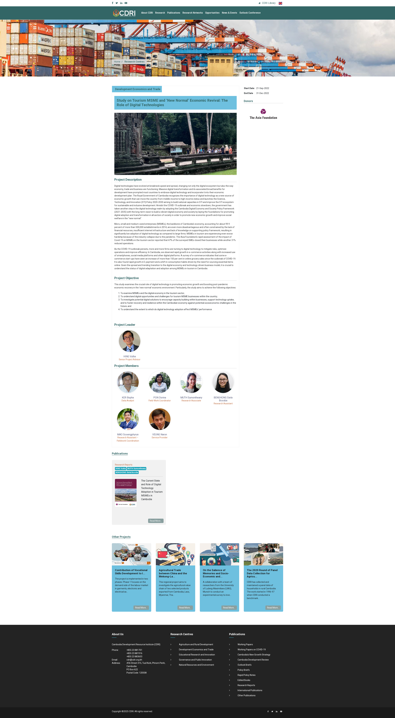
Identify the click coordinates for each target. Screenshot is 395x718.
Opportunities (212, 12)
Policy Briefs (244, 670)
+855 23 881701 (134, 650)
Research (160, 12)
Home (117, 61)
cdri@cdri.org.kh (134, 660)
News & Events (229, 12)
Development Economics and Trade (137, 89)
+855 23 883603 (134, 656)
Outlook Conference (250, 12)
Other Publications (247, 695)
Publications (173, 12)
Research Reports (246, 685)
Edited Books (244, 680)
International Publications (250, 690)
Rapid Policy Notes (247, 675)
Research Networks (193, 12)
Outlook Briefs (245, 665)
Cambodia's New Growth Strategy (254, 654)
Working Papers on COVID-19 (252, 649)
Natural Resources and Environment (196, 665)
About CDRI (147, 12)
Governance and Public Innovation (195, 660)
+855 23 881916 (134, 653)
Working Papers (245, 644)
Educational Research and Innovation (197, 654)
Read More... (156, 521)
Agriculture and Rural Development (196, 644)
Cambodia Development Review (253, 660)
